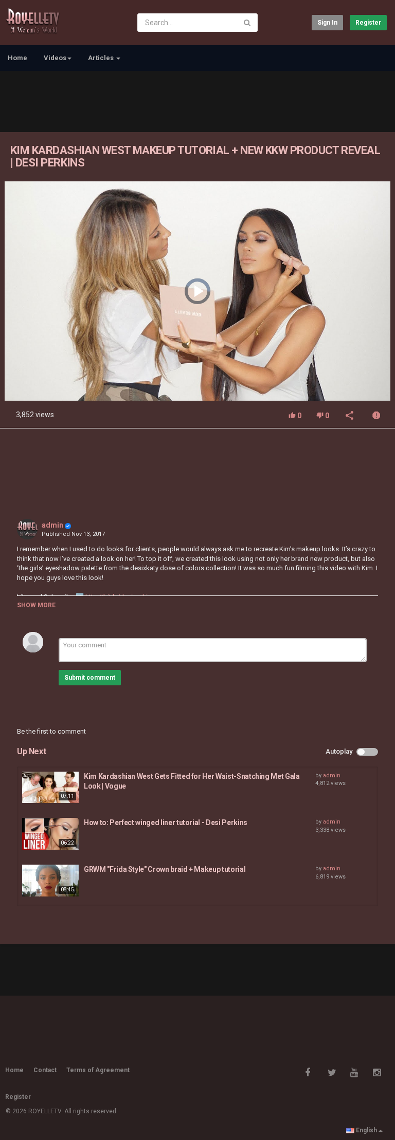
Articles (101, 58)
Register (368, 22)
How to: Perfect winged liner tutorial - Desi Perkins (165, 822)
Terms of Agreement (98, 1070)
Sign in (327, 22)
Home (17, 58)
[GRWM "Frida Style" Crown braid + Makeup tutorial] (50, 880)
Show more (36, 605)
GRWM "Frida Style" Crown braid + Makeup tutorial (164, 869)
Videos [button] (55, 58)
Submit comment (89, 677)
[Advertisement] (197, 100)
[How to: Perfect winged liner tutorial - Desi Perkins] (50, 834)
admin (52, 525)
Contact (45, 1070)
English (366, 1130)
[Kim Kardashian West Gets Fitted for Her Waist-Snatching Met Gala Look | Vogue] (50, 787)
